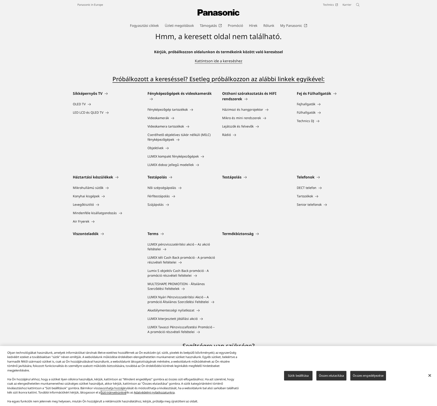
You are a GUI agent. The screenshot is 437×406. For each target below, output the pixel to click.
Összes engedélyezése (368, 375)
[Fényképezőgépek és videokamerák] (181, 98)
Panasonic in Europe (90, 5)
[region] (218, 376)
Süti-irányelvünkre (113, 392)
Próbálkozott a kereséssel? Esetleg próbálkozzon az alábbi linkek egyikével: (218, 79)
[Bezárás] (430, 375)
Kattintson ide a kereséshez (218, 60)
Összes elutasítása (331, 375)
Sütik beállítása (298, 375)
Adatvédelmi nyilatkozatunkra (154, 392)
